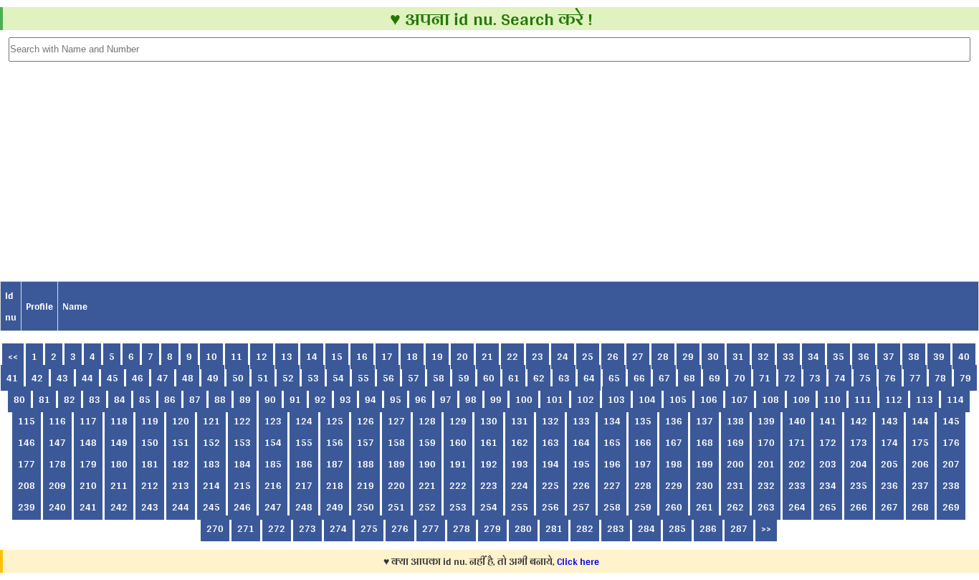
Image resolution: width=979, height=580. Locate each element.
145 (951, 421)
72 (790, 378)
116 (57, 421)
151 (180, 442)
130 (488, 421)
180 (119, 464)
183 (211, 464)
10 (211, 356)
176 (951, 442)
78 (940, 378)
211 (119, 485)
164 (581, 442)
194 (550, 464)
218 (334, 485)
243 (149, 507)
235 (858, 485)
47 (162, 378)
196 (612, 464)
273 (307, 528)
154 (273, 442)
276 (400, 528)
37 (888, 356)
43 (62, 378)
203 (827, 464)
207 (951, 464)
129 (458, 421)
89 (245, 399)
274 (338, 528)
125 (334, 421)
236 (889, 485)
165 (612, 442)
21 (487, 356)
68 (689, 378)
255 (519, 507)
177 (26, 464)
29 (688, 356)
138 (735, 421)
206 (920, 464)
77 (915, 378)
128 (427, 421)
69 (714, 378)
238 (951, 485)
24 (562, 356)
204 (858, 464)
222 (458, 485)
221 (427, 485)
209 (57, 485)
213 (180, 485)
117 (88, 421)
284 (646, 528)
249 (334, 507)
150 (149, 442)
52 (288, 378)
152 (211, 442)
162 (519, 442)
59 (463, 378)
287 (739, 528)
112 (893, 399)
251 (396, 507)
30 (713, 356)
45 (112, 378)
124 (303, 421)
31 (738, 356)
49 (213, 378)
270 (215, 528)
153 (242, 442)
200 (735, 464)
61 (514, 378)
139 (766, 421)
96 (420, 399)
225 (550, 485)
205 (889, 464)
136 (673, 421)
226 (581, 485)
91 (295, 399)
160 (458, 442)
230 (704, 485)
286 (708, 528)
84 (119, 399)
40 (964, 356)
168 (704, 442)
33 (788, 356)
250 (365, 507)
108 (770, 399)
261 (704, 507)
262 (735, 507)
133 (581, 421)
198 (673, 464)
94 (370, 399)
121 (211, 421)
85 (145, 399)
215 (242, 485)
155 (303, 442)
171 (797, 442)
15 (337, 356)
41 (12, 378)
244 (180, 507)
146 (26, 442)
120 (180, 421)
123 (273, 421)
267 (889, 507)
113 (924, 399)
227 (612, 485)
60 (489, 378)
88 (220, 399)
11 (236, 356)
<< (13, 356)
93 (345, 399)
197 (642, 464)
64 (589, 378)
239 (26, 507)
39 (939, 356)
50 (238, 378)
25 (587, 356)
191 (458, 464)
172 (827, 442)
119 (149, 421)
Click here (578, 561)
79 (965, 378)
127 (396, 421)
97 (446, 399)
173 (858, 442)
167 (673, 442)
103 (616, 399)
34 (813, 356)
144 (920, 421)
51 (263, 378)
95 (395, 399)
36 (863, 356)
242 (119, 507)
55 (363, 378)
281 (554, 528)
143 (889, 421)
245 (211, 507)
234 (827, 485)
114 (955, 399)
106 (708, 399)
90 (270, 399)
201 (766, 464)
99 (496, 399)
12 (261, 356)
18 (412, 356)
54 (338, 378)
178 (57, 464)
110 (832, 399)
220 (396, 485)
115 (26, 421)
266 (858, 507)
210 (88, 485)
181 (149, 464)
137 (704, 421)
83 (94, 399)
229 (673, 485)
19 (437, 356)
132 (550, 421)
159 (427, 442)
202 (797, 464)
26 (613, 356)
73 (815, 378)
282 (584, 528)
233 (797, 485)
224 (519, 485)
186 (303, 464)
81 (44, 399)
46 (137, 378)
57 (413, 378)
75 (865, 378)
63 (564, 378)
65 (614, 378)
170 (766, 442)
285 (677, 528)
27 (638, 356)
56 (388, 378)
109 (801, 399)
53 (313, 378)
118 (119, 421)
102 (585, 399)
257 (581, 507)
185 (273, 464)
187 (334, 464)
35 (838, 356)
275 (369, 528)
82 (69, 399)
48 (188, 378)
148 (88, 442)
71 (764, 378)
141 (827, 421)
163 (550, 442)
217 (303, 485)
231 (735, 485)
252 (427, 507)
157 (365, 442)
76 (890, 378)
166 (642, 442)
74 (840, 378)
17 (387, 356)
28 (663, 356)
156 (334, 442)
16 (362, 356)
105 (678, 399)
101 (554, 399)
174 (889, 442)
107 (739, 399)
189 (396, 464)
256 (550, 507)
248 (303, 507)
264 (797, 507)
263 (766, 507)
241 (88, 507)
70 (739, 378)
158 (396, 442)
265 (827, 507)
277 (430, 528)
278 (461, 528)
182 (180, 464)
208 (26, 485)
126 (365, 421)
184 (242, 464)
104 (647, 399)
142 (858, 421)
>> (766, 528)
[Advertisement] (489, 173)
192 (488, 464)
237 (920, 485)
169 (735, 442)
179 (88, 464)
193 (519, 464)
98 (471, 399)
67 (664, 378)
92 (320, 399)
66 (639, 378)
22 (512, 356)
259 (642, 507)
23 (537, 356)
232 (766, 485)
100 (524, 399)
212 (149, 485)
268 (920, 507)
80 (19, 399)
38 (914, 356)
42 (37, 378)
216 (273, 485)
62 (539, 378)
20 (462, 356)
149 (119, 442)
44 (87, 378)
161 (488, 442)
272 (276, 528)
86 (170, 399)
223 (488, 485)
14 (311, 356)
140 (797, 421)
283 (615, 528)
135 (642, 421)
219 (365, 485)
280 (523, 528)
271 (245, 528)
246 (242, 507)
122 (242, 421)
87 (195, 399)
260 (673, 507)
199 (704, 464)
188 (365, 464)
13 (286, 356)
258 (612, 507)
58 (438, 378)
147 (57, 442)
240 (57, 507)
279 (492, 528)
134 (612, 421)
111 (862, 399)
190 (427, 464)
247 (273, 507)
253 (458, 507)
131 (519, 421)
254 (488, 507)
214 (211, 485)
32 (763, 356)
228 (642, 485)
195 (581, 464)
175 (920, 442)
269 (951, 507)
